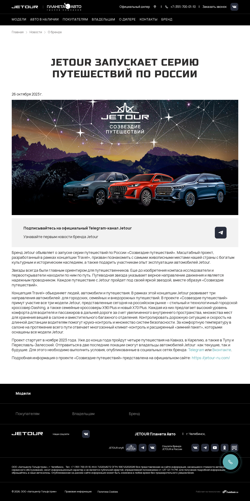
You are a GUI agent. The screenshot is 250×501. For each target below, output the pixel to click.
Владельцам (83, 413)
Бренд (134, 413)
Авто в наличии (44, 19)
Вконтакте (221, 349)
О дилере (127, 19)
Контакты (149, 19)
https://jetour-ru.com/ (211, 357)
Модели (23, 394)
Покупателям (27, 413)
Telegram (196, 349)
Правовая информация (78, 491)
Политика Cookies (107, 491)
